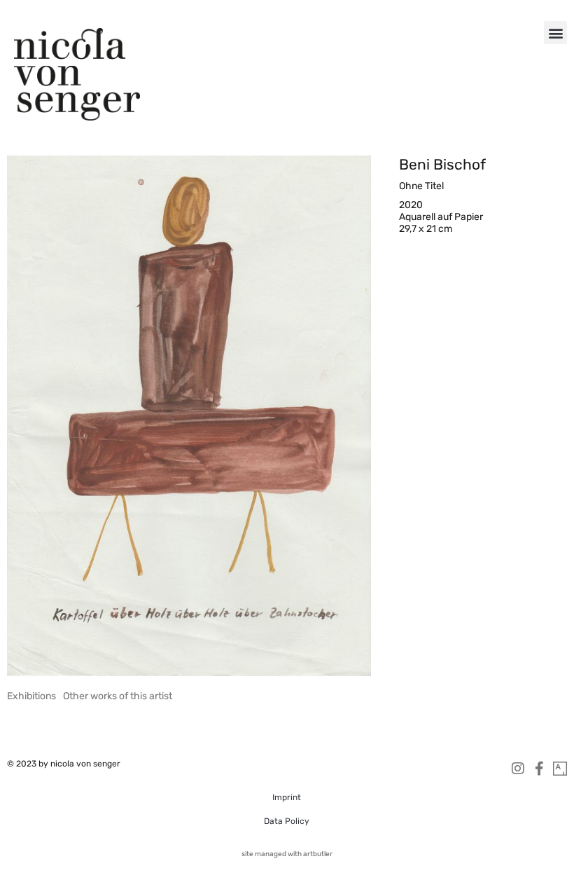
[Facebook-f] (539, 769)
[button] (555, 32)
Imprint (286, 797)
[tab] (31, 696)
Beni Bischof (442, 164)
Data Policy (286, 821)
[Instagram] (518, 769)
